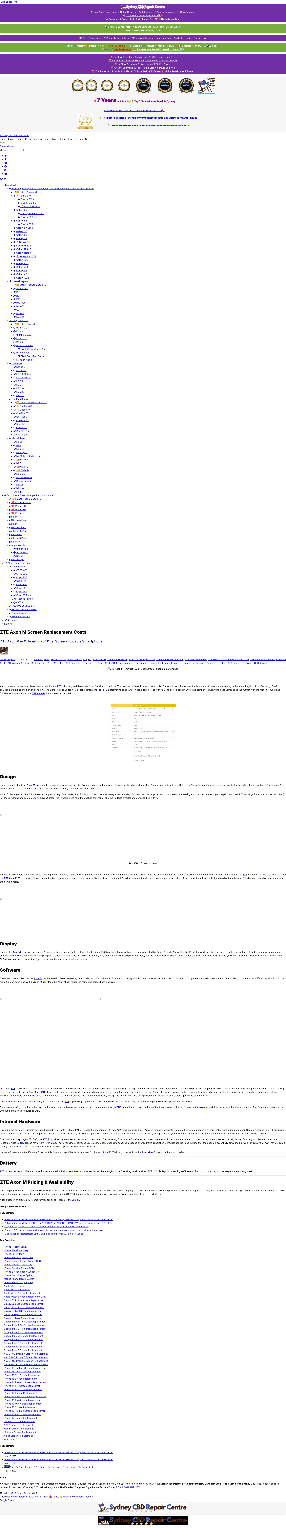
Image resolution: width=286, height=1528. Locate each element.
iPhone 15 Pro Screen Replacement (22, 1371)
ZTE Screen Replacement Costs (195, 663)
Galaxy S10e (27, 199)
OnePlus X (21, 434)
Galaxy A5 (21, 274)
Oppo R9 (20, 588)
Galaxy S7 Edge (24, 227)
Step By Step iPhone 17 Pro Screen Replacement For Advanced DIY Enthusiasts (46, 1226)
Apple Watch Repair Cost (17, 1289)
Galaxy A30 (22, 267)
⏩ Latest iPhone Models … (26, 499)
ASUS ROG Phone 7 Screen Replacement (26, 1353)
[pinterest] (5, 166)
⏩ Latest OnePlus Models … (31, 402)
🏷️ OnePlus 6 (23, 409)
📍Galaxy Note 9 (25, 242)
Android (11, 185)
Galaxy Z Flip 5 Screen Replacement (23, 1314)
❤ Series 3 (22, 548)
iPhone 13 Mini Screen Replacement (23, 1403)
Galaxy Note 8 (23, 245)
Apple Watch (18, 545)
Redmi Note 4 (23, 481)
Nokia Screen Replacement (18, 1435)
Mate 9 (20, 317)
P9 (17, 295)
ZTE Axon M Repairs (195, 659)
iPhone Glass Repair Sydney (19, 1275)
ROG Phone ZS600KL (23, 606)
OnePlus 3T (22, 420)
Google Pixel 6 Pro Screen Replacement (25, 1328)
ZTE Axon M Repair (117, 659)
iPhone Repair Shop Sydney (18, 1282)
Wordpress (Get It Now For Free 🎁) (33, 1496)
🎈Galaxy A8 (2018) (26, 256)
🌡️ (172, 45)
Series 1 (20, 556)
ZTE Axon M (99, 659)
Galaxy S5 (21, 238)
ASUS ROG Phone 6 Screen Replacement (26, 1357)
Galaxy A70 (22, 260)
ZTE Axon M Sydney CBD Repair (24, 663)
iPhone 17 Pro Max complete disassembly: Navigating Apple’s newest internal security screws (53, 1230)
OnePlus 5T (22, 413)
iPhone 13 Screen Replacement (20, 1407)
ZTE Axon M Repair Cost (142, 659)
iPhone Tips (17, 559)
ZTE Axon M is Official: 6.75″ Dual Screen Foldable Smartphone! (52, 641)
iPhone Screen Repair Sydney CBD (22, 1261)
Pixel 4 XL (21, 327)
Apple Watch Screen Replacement (22, 1293)
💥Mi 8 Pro (22, 459)
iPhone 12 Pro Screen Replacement (22, 1414)
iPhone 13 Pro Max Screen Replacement (25, 1396)
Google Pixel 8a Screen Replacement (23, 1332)
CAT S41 (20, 602)
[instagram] (5, 170)
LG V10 (20, 388)
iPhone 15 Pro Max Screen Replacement (25, 1368)
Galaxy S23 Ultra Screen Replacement (24, 1304)
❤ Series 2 (22, 552)
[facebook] (5, 159)
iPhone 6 (16, 541)
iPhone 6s (16, 534)
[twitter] (5, 155)
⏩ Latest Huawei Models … (31, 285)
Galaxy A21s (22, 277)
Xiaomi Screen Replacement (19, 1428)
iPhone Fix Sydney (14, 1254)
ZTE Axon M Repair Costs (169, 659)
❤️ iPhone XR (18, 509)
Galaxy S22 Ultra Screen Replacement (24, 1307)
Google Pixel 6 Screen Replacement (23, 1350)
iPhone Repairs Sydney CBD (19, 1268)
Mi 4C (19, 491)
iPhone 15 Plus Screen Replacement (23, 1375)
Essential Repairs (20, 616)
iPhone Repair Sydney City (18, 1264)
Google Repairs (19, 320)
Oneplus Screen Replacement (19, 1421)
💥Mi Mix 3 (22, 466)
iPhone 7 (16, 524)
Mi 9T (19, 441)
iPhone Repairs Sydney (16, 1250)
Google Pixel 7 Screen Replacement (23, 1346)
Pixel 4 (20, 331)
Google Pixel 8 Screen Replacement (23, 1343)
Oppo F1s (21, 581)
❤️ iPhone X (17, 513)
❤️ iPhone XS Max (21, 502)
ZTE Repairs (137, 663)
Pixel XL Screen (24, 345)
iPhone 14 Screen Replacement (20, 1393)
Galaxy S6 (21, 235)
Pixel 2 (19, 342)
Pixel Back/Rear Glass (32, 356)
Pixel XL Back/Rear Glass (33, 349)
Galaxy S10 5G (28, 203)
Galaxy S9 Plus (28, 217)
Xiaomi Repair (18, 438)
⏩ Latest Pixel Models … (29, 324)
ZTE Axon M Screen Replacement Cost (228, 659)
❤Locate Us (13, 620)
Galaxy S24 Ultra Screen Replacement (24, 1300)
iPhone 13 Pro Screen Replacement (22, 1400)
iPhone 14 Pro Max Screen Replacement (25, 1382)
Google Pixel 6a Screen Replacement (23, 1339)
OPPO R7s (21, 584)
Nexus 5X (21, 370)
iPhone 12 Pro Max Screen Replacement (25, 1411)
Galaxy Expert (7, 659)
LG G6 (19, 384)
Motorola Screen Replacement (20, 1432)
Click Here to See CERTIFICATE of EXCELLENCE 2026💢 (134, 110)
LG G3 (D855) (23, 374)
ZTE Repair (85, 663)
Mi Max (20, 488)
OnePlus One (23, 431)
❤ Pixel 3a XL (23, 334)
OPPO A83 (22, 570)
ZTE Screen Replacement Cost (161, 663)
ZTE (85, 659)
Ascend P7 (22, 288)
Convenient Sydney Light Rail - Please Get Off (144, 19)
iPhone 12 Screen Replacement (20, 1418)
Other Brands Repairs (18, 563)
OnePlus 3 (21, 424)
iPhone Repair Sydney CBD (18, 1257)
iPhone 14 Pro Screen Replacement (22, 1386)
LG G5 (19, 381)
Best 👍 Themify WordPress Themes (73, 1496)
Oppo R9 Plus (23, 595)
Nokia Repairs (18, 613)
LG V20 (20, 395)
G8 (17, 310)
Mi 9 (18, 445)
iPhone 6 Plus (18, 538)
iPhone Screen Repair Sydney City (22, 1271)
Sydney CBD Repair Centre (17, 1493)
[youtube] (5, 162)
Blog (9, 623)
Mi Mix (19, 484)
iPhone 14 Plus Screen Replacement (23, 1389)
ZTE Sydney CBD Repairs (254, 663)
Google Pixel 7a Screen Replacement (23, 1336)
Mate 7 (20, 306)
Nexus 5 (20, 367)
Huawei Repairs (19, 281)
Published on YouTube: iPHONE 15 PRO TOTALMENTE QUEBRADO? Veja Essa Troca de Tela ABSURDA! (58, 1219)
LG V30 (20, 392)
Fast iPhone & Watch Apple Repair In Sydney (30, 495)
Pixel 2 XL (21, 338)
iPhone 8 (16, 516)
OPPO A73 (21, 573)
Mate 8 (20, 313)
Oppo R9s (21, 591)
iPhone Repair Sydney (15, 1246)
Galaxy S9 (21, 210)
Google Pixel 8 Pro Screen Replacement (25, 1321)
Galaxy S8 (21, 220)
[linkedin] (5, 173)
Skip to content (9, 1)
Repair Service (58, 659)
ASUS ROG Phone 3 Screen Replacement (26, 1364)
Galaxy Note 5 (23, 249)
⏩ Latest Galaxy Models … (30, 192)
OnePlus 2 (21, 427)
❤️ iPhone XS (18, 506)
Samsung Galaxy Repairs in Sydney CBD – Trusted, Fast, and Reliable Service (52, 188)
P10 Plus (20, 302)
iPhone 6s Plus (19, 531)
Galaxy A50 (22, 263)
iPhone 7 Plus (18, 527)
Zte (89, 659)
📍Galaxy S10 (23, 195)
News (46, 659)
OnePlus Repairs (20, 399)
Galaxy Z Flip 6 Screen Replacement (23, 1311)
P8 (17, 292)
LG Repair (16, 363)
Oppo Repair (18, 566)
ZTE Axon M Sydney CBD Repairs (61, 663)
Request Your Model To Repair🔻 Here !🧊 (159, 49)
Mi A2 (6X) (21, 452)
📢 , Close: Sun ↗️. (143, 27)
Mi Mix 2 (20, 474)
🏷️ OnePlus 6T (24, 406)
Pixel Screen (23, 352)
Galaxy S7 (21, 231)
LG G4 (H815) (23, 377)
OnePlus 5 (21, 417)
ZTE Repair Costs (120, 663)
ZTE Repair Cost (101, 663)
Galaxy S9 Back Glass (32, 213)
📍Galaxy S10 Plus (30, 206)
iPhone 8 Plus (18, 520)
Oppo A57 (21, 577)
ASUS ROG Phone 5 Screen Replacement (26, 1361)
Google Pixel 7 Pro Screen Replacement (25, 1325)
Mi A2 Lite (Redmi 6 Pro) (29, 456)
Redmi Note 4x (24, 477)
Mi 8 (18, 463)
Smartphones (74, 659)
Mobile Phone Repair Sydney (19, 1279)
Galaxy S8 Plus (28, 224)
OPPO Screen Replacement (18, 1425)
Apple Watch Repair (14, 1286)
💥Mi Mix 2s (22, 470)
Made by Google (25, 359)
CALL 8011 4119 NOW (129, 1487)
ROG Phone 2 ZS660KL (24, 609)
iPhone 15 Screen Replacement (20, 1378)
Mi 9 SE (20, 449)
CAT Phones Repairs (22, 598)
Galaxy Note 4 (23, 252)
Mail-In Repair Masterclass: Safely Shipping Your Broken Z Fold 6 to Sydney (44, 1233)
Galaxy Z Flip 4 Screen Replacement (23, 1318)
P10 (18, 299)
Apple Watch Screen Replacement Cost (25, 1296)
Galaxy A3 (21, 270)
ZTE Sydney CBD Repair (226, 663)
